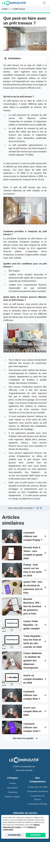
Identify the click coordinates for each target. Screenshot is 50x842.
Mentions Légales (12, 796)
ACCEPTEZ (36, 835)
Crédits (5, 9)
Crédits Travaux (19, 9)
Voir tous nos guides (23, 738)
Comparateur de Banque (37, 791)
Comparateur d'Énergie (37, 804)
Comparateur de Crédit (37, 787)
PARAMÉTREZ (14, 835)
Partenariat (12, 792)
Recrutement (12, 788)
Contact (12, 783)
